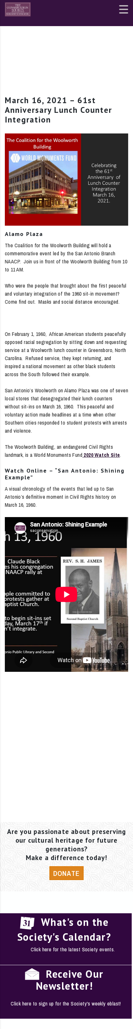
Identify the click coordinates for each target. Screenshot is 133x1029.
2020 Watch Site (101, 454)
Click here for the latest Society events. (73, 949)
